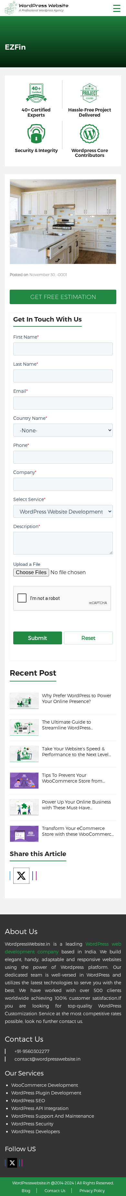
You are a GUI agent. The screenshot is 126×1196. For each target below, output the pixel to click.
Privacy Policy (92, 1190)
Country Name (30, 418)
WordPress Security (32, 1123)
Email (20, 391)
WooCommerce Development (44, 1085)
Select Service (29, 499)
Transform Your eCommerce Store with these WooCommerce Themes (78, 831)
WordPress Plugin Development (46, 1092)
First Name (26, 337)
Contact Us (55, 1190)
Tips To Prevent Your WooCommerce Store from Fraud (72, 778)
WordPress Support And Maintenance (52, 1116)
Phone (21, 445)
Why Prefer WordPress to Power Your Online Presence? (76, 698)
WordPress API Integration (39, 1108)
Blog (26, 1190)
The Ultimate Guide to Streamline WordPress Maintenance (66, 725)
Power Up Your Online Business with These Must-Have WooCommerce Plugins (76, 805)
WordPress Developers (35, 1131)
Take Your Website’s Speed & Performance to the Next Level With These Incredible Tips (75, 751)
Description (26, 526)
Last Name (25, 364)
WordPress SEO (28, 1100)
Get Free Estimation (63, 297)
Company (25, 472)
